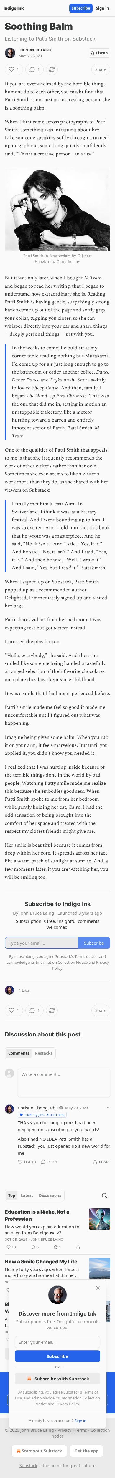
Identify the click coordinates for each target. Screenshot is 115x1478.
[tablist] (30, 1053)
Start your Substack (42, 1451)
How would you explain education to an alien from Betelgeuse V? (42, 1229)
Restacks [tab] (43, 1053)
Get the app (86, 1451)
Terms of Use (86, 956)
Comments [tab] (18, 1053)
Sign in (102, 8)
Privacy (64, 1430)
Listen (102, 53)
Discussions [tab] (50, 1195)
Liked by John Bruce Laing (44, 1114)
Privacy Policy (67, 1403)
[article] (57, 1229)
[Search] (104, 1195)
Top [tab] (11, 1195)
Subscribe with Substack (61, 1378)
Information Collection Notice (62, 962)
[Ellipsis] (107, 1107)
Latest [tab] (27, 1195)
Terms (81, 1430)
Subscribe (81, 8)
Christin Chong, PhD (38, 1108)
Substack (28, 1465)
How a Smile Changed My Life (41, 1262)
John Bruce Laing (35, 50)
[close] (98, 1288)
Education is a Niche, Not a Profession (37, 1215)
